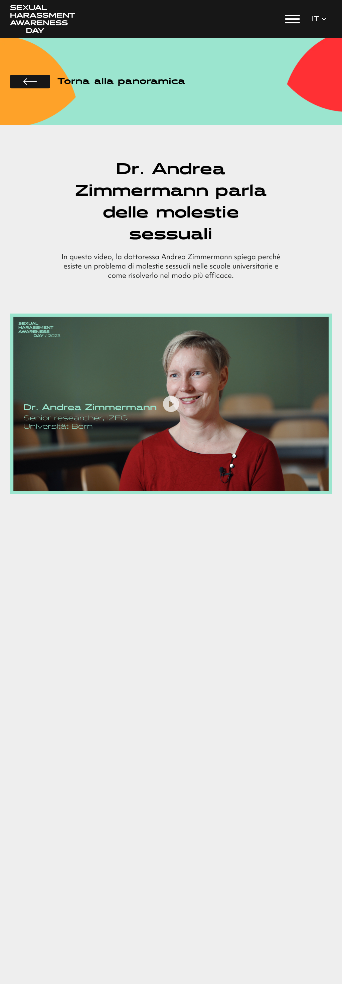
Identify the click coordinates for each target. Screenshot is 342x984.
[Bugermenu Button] (292, 19)
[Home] (43, 19)
